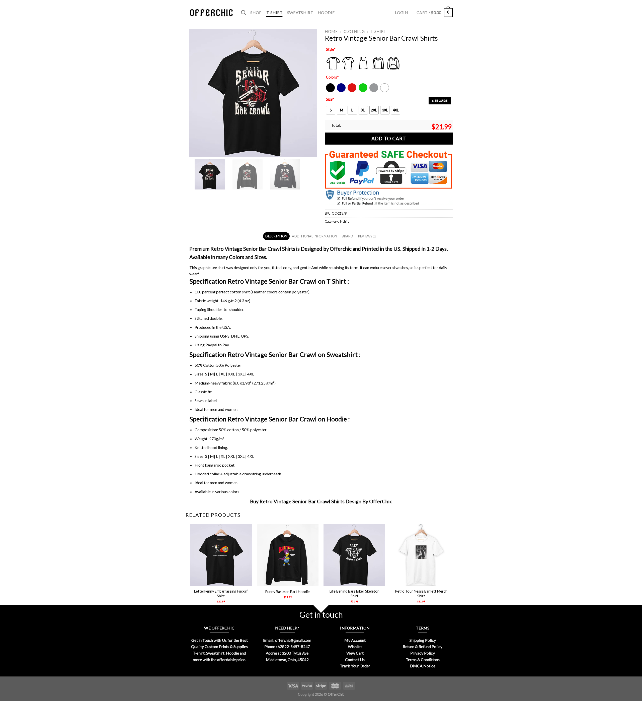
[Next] (452, 568)
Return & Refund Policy (422, 646)
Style (331, 49)
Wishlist (355, 646)
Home (331, 31)
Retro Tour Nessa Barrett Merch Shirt (421, 593)
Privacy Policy (422, 653)
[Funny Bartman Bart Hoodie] (288, 555)
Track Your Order (355, 665)
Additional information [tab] (314, 236)
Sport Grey (374, 91)
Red (351, 91)
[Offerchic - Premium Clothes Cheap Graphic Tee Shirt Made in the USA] (211, 13)
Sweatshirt (300, 12)
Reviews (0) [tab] (367, 236)
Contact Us (355, 659)
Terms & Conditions (423, 659)
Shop (256, 12)
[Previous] (190, 568)
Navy (341, 91)
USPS (224, 336)
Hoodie (326, 12)
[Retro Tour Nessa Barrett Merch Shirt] (421, 555)
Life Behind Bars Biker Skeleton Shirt (354, 593)
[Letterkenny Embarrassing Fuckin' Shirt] (221, 555)
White (385, 91)
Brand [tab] (347, 236)
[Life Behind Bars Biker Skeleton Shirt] (354, 555)
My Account (355, 640)
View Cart (355, 653)
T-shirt (274, 12)
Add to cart (388, 138)
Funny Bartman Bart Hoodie (287, 592)
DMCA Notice (422, 665)
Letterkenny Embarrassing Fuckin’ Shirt (221, 593)
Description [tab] (276, 236)
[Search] (243, 12)
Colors (332, 77)
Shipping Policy (423, 640)
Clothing (354, 31)
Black (330, 91)
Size (330, 99)
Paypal (211, 344)
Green (364, 91)
